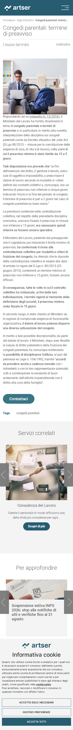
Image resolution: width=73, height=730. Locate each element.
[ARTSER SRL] (18, 8)
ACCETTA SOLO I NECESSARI (36, 702)
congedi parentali (28, 413)
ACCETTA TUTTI (36, 721)
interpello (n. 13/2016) (44, 116)
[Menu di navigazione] (67, 8)
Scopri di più (36, 526)
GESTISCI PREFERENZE (36, 712)
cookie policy (43, 684)
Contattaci (18, 399)
